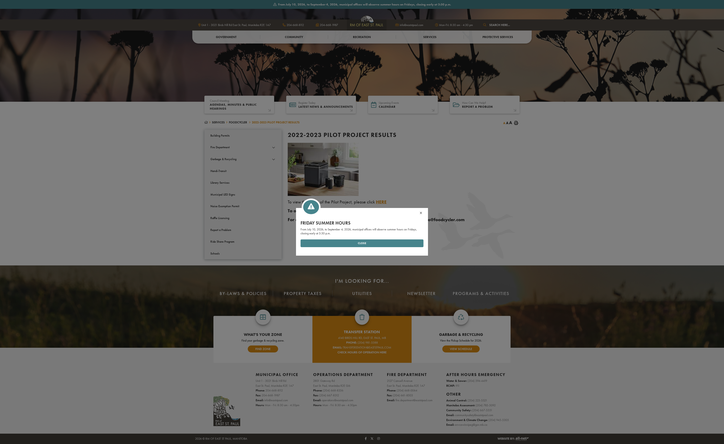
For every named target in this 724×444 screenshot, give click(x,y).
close (362, 243)
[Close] (421, 213)
